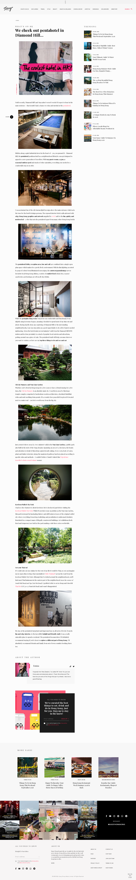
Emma (36, 665)
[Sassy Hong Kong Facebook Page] (106, 816)
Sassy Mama (109, 868)
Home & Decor (78, 9)
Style (48, 9)
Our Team (108, 854)
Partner (93, 858)
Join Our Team (110, 858)
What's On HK (25, 9)
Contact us (109, 849)
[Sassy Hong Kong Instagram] (114, 816)
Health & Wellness (65, 9)
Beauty (55, 9)
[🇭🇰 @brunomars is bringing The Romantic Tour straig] (9, 810)
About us (93, 849)
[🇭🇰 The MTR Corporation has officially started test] (9, 830)
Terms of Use (109, 863)
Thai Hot (18, 586)
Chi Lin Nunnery (27, 391)
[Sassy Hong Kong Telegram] (126, 816)
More (52, 863)
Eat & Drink (34, 9)
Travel (43, 9)
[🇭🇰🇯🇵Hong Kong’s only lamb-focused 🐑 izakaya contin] (29, 830)
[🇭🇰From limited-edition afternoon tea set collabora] (87, 810)
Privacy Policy (95, 863)
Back (17, 20)
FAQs (92, 854)
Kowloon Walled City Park (24, 511)
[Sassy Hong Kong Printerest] (118, 816)
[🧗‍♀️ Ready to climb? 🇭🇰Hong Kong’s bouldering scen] (87, 830)
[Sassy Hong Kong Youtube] (110, 816)
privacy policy (63, 723)
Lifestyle (87, 9)
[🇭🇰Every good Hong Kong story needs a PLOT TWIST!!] (58, 820)
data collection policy (53, 725)
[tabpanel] (100, 34)
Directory (114, 9)
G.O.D (54, 216)
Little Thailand (50, 574)
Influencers (105, 9)
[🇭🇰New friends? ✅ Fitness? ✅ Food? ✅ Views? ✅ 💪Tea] (29, 810)
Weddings (96, 9)
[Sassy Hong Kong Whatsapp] (122, 816)
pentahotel (66, 106)
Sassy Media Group (96, 868)
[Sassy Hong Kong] (8, 9)
